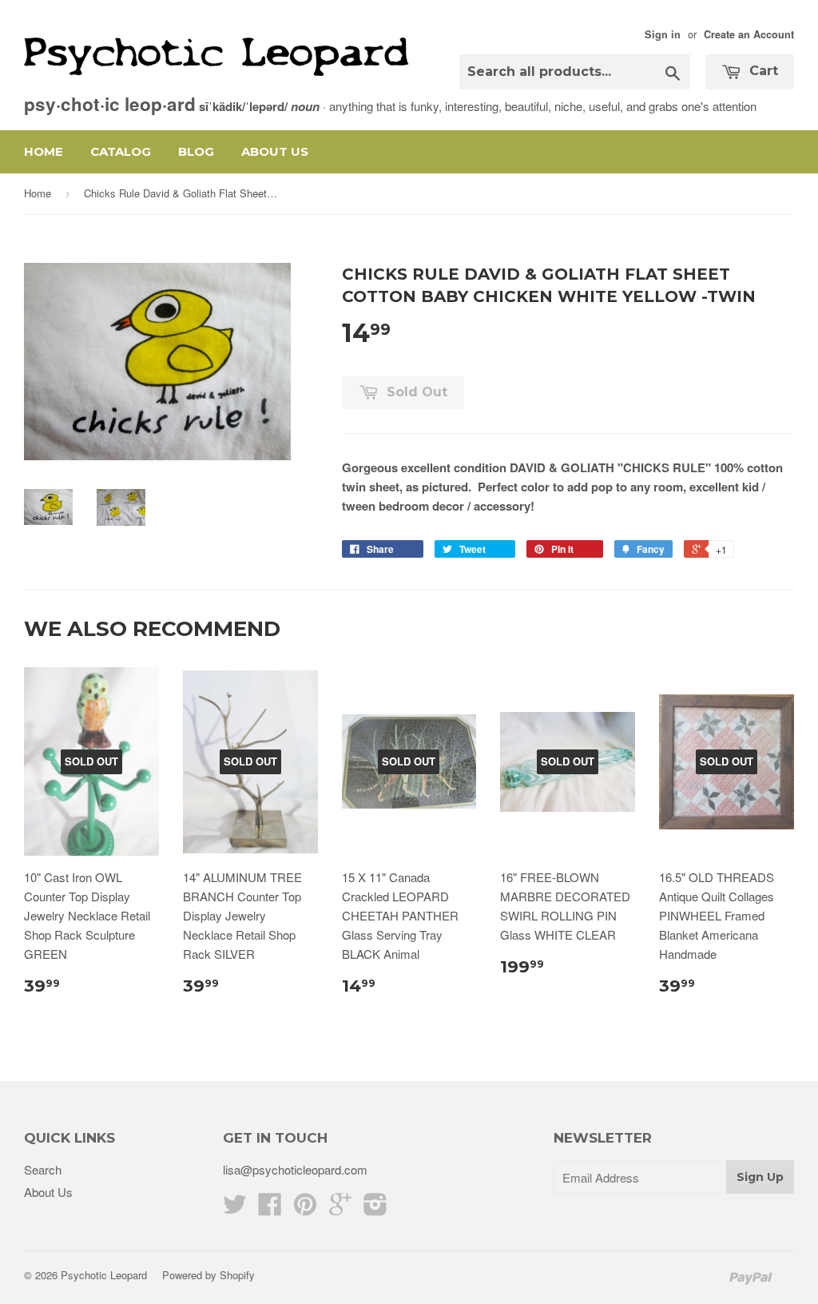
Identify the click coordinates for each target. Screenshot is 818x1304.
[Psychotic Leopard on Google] (340, 1208)
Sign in (663, 34)
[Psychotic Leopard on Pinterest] (305, 1208)
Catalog (120, 151)
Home (43, 151)
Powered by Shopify (208, 1274)
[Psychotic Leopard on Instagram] (375, 1208)
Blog (196, 151)
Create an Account (749, 34)
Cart (761, 70)
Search (43, 1169)
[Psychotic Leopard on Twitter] (235, 1208)
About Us (274, 151)
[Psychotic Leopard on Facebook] (270, 1208)
